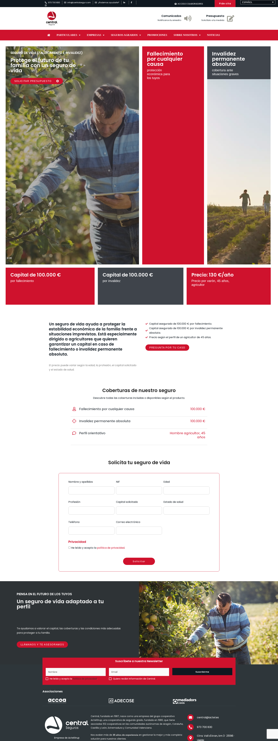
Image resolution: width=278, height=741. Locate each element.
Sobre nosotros (185, 35)
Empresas (94, 35)
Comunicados (171, 16)
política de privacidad (111, 548)
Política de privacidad (85, 678)
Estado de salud (173, 502)
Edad (166, 482)
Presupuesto (215, 16)
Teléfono (74, 522)
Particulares (67, 35)
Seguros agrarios (124, 35)
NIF (118, 482)
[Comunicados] (188, 18)
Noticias (213, 35)
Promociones (157, 35)
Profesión (74, 502)
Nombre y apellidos (80, 482)
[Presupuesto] (230, 18)
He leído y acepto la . (98, 548)
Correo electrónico (128, 522)
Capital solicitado (127, 502)
